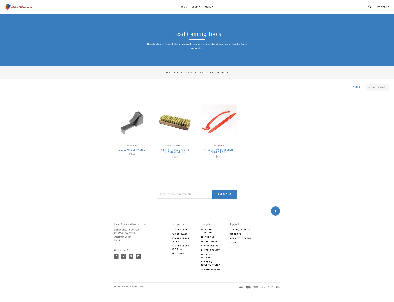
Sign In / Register (240, 230)
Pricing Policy (209, 246)
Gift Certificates (240, 238)
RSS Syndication (210, 269)
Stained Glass (180, 230)
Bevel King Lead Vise (132, 150)
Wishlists (235, 234)
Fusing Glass (179, 234)
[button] (362, 87)
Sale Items (178, 253)
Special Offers (210, 241)
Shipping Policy (210, 250)
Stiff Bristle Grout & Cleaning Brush (175, 151)
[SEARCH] (370, 7)
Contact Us (208, 237)
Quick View (132, 124)
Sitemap (234, 243)
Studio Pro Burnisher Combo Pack (218, 151)
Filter (357, 87)
